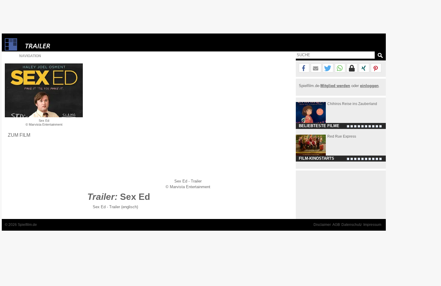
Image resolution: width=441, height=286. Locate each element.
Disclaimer (322, 225)
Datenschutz (351, 225)
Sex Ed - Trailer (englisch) (115, 207)
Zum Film (19, 135)
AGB (336, 225)
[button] (304, 68)
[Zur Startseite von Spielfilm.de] (11, 49)
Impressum (372, 225)
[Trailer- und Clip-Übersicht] (55, 44)
